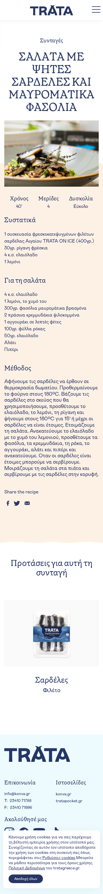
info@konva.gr (17, 794)
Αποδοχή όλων (25, 879)
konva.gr (63, 794)
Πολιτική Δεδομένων (27, 868)
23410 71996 (21, 808)
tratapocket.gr (69, 801)
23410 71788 (20, 801)
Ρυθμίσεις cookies (58, 858)
